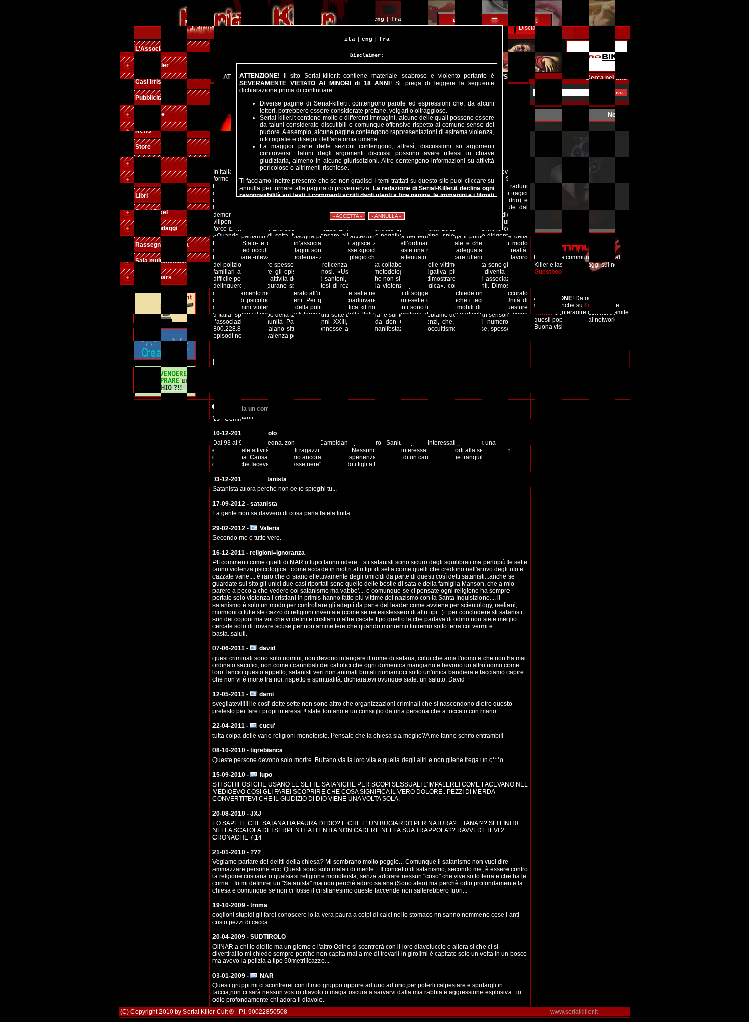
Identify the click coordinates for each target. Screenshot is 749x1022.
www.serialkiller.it (574, 1011)
